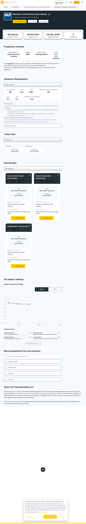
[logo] (8, 2)
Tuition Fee (8, 140)
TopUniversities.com (10, 391)
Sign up (77, 2)
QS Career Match (9, 401)
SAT (31, 89)
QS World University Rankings (25, 393)
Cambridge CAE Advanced (32, 97)
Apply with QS (59, 3)
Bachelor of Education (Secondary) (30, 14)
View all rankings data (32, 343)
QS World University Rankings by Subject (49, 393)
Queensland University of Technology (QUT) (37, 7)
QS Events (50, 395)
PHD (11, 379)
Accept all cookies (50, 516)
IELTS (22, 89)
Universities (15, 7)
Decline (62, 516)
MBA (11, 373)
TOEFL (8, 97)
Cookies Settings (30, 517)
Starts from (15, 149)
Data (55, 289)
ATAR (17, 97)
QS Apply (59, 395)
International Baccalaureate (48, 89)
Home (6, 7)
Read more (7, 69)
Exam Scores (9, 84)
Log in (70, 2)
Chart (41, 289)
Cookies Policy (43, 512)
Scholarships (9, 168)
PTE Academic (10, 89)
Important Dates (10, 126)
